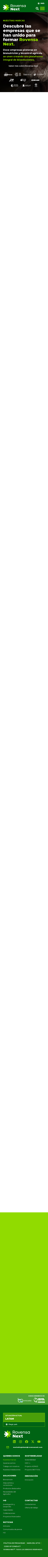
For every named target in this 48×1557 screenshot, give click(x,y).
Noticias (8, 1522)
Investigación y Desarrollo (9, 1505)
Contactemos (30, 1504)
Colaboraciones (9, 1513)
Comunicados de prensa (12, 1529)
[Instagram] (20, 1442)
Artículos (6, 1526)
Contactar (31, 1500)
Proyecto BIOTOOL (32, 1470)
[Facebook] (27, 1442)
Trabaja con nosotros (11, 1466)
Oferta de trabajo (31, 1508)
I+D (4, 1500)
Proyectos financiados (11, 1516)
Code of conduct (12, 1546)
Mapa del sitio (33, 1543)
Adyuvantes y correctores (8, 1484)
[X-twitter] (33, 1442)
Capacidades (8, 1510)
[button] (37, 8)
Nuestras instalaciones (11, 1470)
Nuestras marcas (9, 1460)
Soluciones (9, 1476)
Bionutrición (8, 1480)
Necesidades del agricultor (9, 1493)
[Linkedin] (14, 1442)
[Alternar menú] (42, 8)
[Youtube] (39, 1442)
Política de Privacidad (14, 1543)
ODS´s (27, 1463)
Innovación (31, 1476)
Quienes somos (11, 1456)
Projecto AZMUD (31, 1466)
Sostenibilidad (33, 1456)
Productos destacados (12, 1488)
